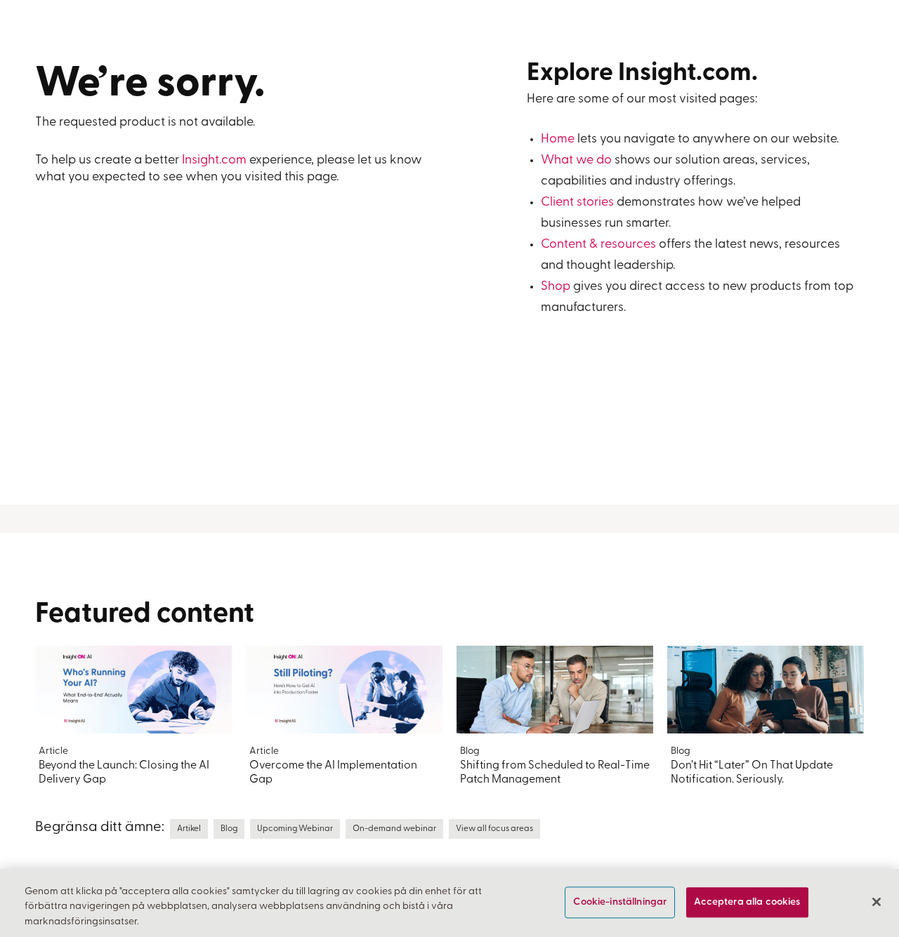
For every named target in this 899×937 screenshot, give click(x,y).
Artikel (189, 829)
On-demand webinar (394, 829)
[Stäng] (876, 901)
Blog (229, 829)
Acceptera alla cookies (747, 902)
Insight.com (214, 160)
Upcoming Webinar (295, 829)
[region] (449, 903)
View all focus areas (494, 829)
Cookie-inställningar (620, 902)
